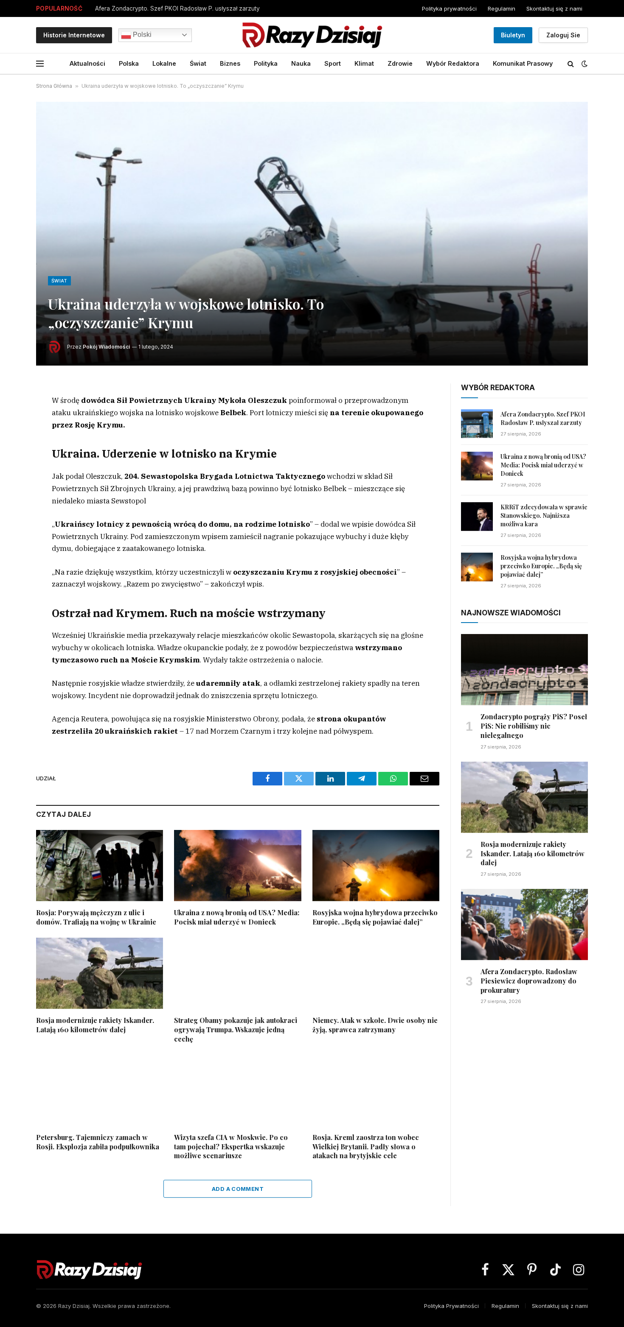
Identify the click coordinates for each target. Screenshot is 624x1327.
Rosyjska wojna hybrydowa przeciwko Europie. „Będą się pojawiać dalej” (375, 917)
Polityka (266, 63)
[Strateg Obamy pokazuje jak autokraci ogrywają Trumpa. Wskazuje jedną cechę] (237, 973)
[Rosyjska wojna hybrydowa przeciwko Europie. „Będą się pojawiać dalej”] (375, 865)
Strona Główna (54, 86)
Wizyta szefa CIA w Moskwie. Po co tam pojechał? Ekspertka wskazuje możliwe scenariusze (231, 1146)
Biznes (230, 63)
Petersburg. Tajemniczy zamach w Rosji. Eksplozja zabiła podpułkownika (97, 1142)
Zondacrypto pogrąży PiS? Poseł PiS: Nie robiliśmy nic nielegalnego (534, 726)
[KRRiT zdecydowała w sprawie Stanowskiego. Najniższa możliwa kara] (477, 516)
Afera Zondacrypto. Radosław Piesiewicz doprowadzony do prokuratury (529, 981)
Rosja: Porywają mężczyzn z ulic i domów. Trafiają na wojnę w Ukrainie (96, 917)
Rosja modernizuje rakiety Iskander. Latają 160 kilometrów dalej (95, 1025)
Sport (332, 63)
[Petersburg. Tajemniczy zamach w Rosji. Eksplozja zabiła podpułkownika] (99, 1090)
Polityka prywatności (449, 8)
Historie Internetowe (74, 35)
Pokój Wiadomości (106, 347)
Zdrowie (400, 63)
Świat (198, 63)
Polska (129, 63)
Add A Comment (238, 1188)
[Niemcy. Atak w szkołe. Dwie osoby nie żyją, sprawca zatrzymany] (375, 973)
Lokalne (164, 63)
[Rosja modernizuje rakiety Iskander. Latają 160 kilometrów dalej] (99, 973)
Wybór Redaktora (452, 63)
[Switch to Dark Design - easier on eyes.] (583, 63)
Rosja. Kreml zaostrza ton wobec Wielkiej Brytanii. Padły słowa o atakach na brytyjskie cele (365, 1146)
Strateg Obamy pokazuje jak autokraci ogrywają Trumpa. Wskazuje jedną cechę (235, 1029)
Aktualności (87, 63)
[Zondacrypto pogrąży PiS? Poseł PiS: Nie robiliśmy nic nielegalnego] (524, 669)
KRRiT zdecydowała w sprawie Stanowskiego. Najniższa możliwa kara (543, 515)
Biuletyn (513, 35)
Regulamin (501, 8)
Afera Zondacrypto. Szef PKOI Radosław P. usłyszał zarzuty (177, 8)
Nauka (301, 63)
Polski (141, 34)
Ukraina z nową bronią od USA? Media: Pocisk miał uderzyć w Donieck (236, 917)
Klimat (364, 63)
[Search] (571, 63)
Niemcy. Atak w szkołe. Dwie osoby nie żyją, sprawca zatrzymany (375, 1025)
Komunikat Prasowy (523, 63)
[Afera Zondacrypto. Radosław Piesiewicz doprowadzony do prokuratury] (524, 924)
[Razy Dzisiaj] (312, 35)
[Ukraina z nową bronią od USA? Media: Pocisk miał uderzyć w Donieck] (237, 865)
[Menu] (40, 63)
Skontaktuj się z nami (554, 8)
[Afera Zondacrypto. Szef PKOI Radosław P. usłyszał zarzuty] (477, 423)
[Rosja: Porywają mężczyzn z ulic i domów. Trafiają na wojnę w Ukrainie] (99, 865)
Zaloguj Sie (563, 35)
